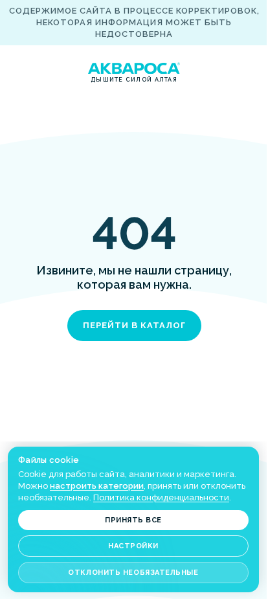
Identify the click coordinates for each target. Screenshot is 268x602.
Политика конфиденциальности (161, 497)
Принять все (133, 520)
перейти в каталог (134, 325)
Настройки (133, 546)
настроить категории (97, 486)
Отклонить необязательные (133, 572)
